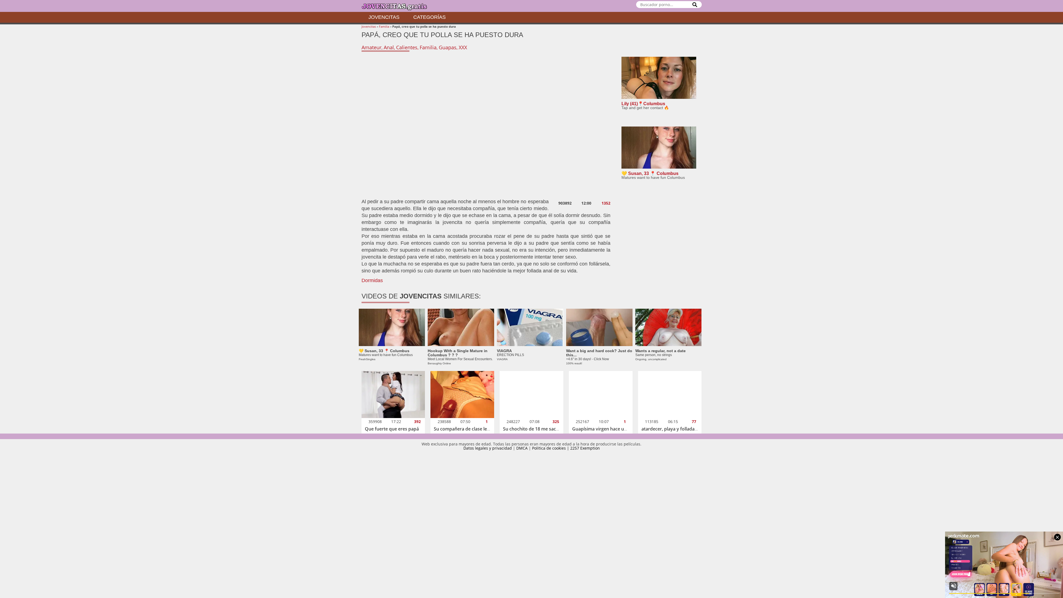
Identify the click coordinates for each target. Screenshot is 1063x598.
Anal (389, 47)
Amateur (371, 47)
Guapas (447, 47)
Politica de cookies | (551, 448)
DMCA (522, 448)
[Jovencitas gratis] (399, 6)
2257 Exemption (585, 448)
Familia (384, 26)
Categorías (429, 17)
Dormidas (372, 280)
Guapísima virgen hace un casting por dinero (619, 429)
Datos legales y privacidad (487, 448)
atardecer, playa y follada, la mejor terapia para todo (696, 429)
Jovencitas (383, 17)
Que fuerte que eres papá (392, 429)
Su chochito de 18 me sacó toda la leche (544, 429)
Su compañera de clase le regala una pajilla (478, 429)
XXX (463, 47)
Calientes (406, 47)
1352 (606, 203)
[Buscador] (695, 4)
